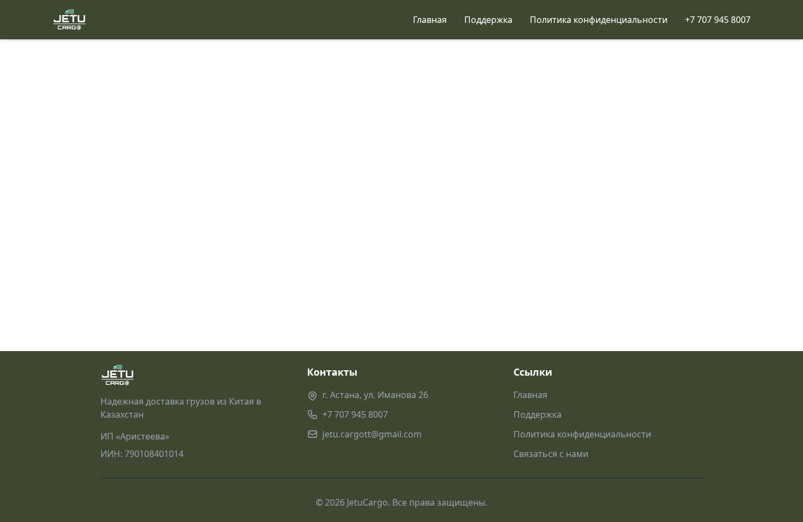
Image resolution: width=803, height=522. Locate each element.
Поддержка (488, 20)
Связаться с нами (550, 454)
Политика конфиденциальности (599, 20)
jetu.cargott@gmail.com (372, 434)
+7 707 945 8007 (718, 20)
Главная (430, 20)
